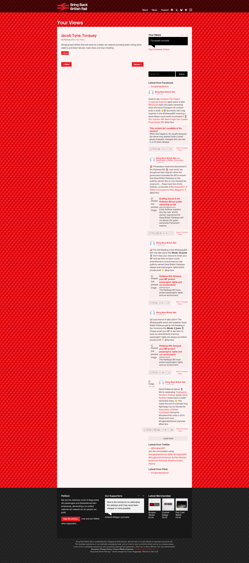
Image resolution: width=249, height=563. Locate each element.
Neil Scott (154, 551)
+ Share (65, 53)
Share (180, 150)
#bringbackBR (180, 454)
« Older (66, 64)
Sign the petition (70, 519)
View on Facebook (182, 148)
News (154, 10)
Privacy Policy (106, 549)
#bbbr (170, 454)
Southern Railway (167, 394)
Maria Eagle (170, 119)
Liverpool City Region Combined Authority (164, 100)
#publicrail (153, 460)
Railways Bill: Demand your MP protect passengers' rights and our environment (170, 280)
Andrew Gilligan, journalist (117, 517)
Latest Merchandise (159, 496)
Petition (65, 496)
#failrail (151, 463)
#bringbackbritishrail (157, 454)
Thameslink (181, 392)
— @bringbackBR (156, 448)
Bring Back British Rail (72, 6)
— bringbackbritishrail (158, 86)
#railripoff (163, 460)
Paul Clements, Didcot (158, 49)
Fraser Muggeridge (134, 551)
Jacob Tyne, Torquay (79, 35)
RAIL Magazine (177, 189)
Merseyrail (153, 104)
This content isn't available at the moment (166, 130)
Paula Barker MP (156, 122)
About (145, 10)
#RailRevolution (175, 460)
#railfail (175, 457)
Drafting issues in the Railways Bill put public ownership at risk (170, 201)
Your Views (70, 22)
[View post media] (151, 383)
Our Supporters (113, 496)
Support (165, 10)
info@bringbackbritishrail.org (146, 549)
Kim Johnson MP (156, 119)
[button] (160, 149)
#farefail (182, 457)
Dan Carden (182, 119)
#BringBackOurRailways (159, 457)
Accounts (95, 549)
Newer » (137, 64)
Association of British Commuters (168, 411)
